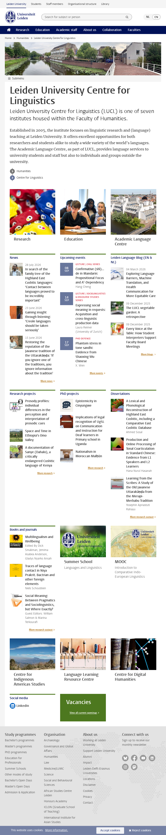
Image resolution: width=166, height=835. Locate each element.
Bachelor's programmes (19, 740)
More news (46, 381)
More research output (142, 517)
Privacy (87, 797)
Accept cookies (110, 830)
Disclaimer (89, 785)
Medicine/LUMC (54, 769)
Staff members (54, 4)
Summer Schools (15, 769)
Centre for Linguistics (30, 178)
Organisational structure (82, 4)
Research (22, 30)
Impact (87, 763)
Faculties (134, 30)
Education (42, 30)
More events (96, 373)
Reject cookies (141, 830)
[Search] (127, 17)
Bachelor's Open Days (18, 780)
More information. (56, 830)
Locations (89, 779)
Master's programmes (18, 746)
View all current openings (83, 712)
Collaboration (111, 30)
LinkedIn (19, 706)
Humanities (23, 38)
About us (89, 30)
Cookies (88, 791)
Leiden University (16, 4)
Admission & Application (20, 792)
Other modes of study (18, 774)
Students (36, 4)
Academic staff (66, 30)
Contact (88, 803)
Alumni (87, 757)
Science (48, 774)
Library (105, 4)
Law (46, 763)
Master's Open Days (17, 786)
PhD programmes (16, 752)
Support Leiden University (99, 751)
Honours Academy (55, 801)
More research (45, 473)
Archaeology (52, 740)
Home (8, 38)
